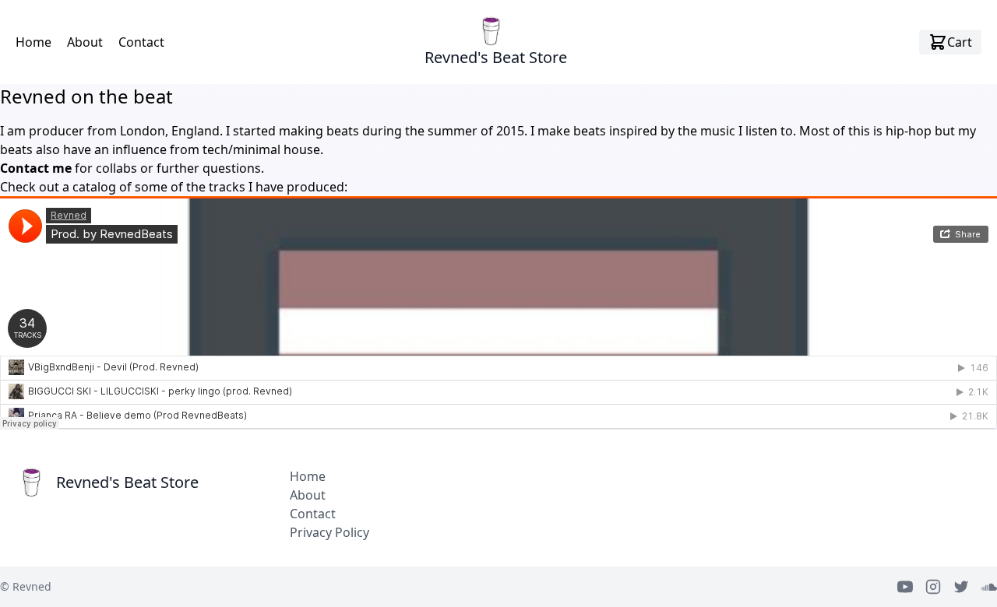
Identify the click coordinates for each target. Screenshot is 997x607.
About (85, 42)
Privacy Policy (329, 532)
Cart (959, 42)
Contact (141, 42)
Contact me (36, 168)
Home (33, 42)
